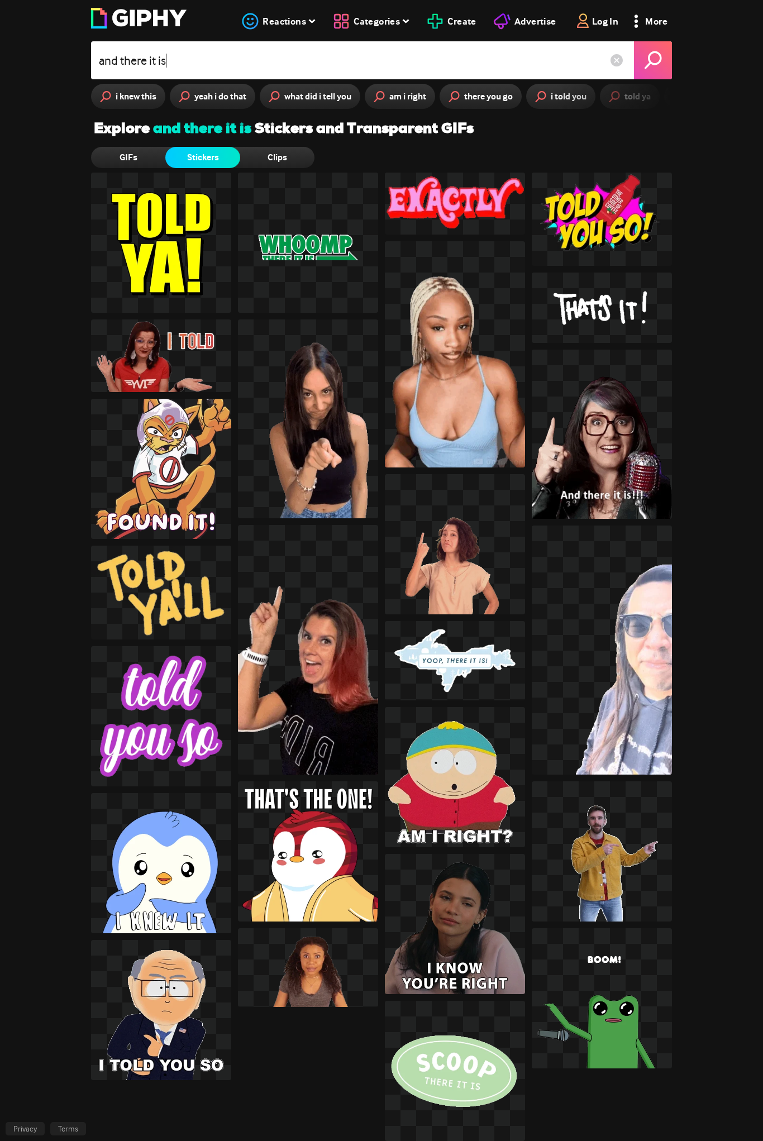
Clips (277, 157)
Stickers (203, 157)
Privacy (25, 1128)
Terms (68, 1128)
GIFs (128, 157)
